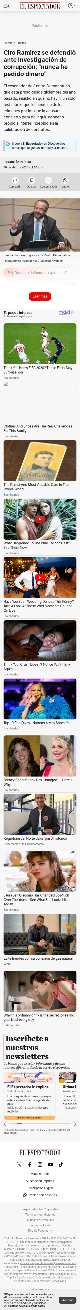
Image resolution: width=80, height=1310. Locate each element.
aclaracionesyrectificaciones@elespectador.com (48, 1263)
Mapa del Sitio (40, 1174)
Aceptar (67, 1300)
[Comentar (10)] (48, 180)
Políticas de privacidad (40, 1220)
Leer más (40, 296)
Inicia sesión (15, 1108)
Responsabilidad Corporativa (40, 1209)
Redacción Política (17, 162)
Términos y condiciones (40, 1214)
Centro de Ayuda (40, 1225)
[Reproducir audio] (10, 298)
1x (71, 304)
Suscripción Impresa (40, 1181)
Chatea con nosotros (43, 1195)
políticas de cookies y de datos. (26, 1306)
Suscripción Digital (40, 1188)
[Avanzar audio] (64, 304)
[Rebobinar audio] (58, 304)
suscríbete (34, 1108)
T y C (42, 1129)
